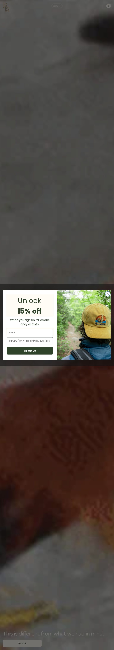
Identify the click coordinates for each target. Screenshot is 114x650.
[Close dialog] (107, 293)
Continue (30, 350)
